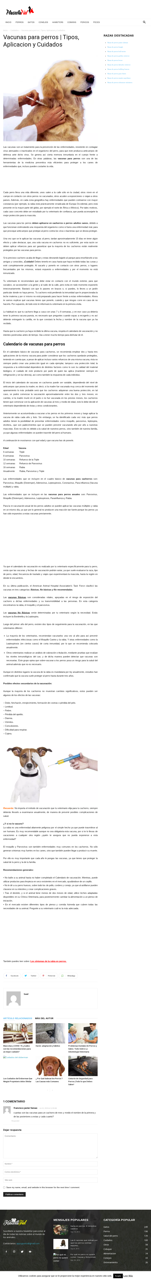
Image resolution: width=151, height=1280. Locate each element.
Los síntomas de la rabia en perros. (48, 961)
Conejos (43, 22)
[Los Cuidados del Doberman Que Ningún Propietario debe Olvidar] (18, 1066)
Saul (26, 993)
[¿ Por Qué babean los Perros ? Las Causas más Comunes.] (50, 1066)
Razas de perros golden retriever (118, 56)
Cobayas (71, 22)
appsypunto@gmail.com (28, 1243)
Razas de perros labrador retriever (119, 65)
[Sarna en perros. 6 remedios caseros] (60, 1230)
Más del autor (44, 1018)
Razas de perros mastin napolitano (119, 78)
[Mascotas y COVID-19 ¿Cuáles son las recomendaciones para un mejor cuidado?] (18, 1033)
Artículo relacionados (17, 1018)
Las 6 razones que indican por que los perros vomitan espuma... (84, 1243)
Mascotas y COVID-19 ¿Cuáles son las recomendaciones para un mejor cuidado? (17, 1049)
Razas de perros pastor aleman (117, 42)
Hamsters (57, 22)
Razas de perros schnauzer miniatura (119, 82)
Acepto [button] (118, 1276)
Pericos (84, 22)
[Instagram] (14, 1252)
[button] (144, 22)
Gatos (31, 22)
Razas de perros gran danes (116, 73)
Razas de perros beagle (115, 47)
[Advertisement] (50, 178)
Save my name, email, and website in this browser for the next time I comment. (43, 1187)
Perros (19, 22)
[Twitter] (22, 1252)
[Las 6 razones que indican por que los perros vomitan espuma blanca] (60, 1244)
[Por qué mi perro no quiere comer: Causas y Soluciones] (60, 1258)
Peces (96, 22)
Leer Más (128, 1276)
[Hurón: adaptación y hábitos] (50, 1033)
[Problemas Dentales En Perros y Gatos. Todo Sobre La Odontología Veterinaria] (83, 1033)
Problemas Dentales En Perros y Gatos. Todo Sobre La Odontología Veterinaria (82, 1049)
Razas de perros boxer (115, 60)
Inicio (8, 22)
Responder (15, 1121)
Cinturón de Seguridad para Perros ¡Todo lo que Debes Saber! (80, 1081)
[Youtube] (30, 1252)
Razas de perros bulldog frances (118, 69)
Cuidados (14, 30)
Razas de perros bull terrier (116, 51)
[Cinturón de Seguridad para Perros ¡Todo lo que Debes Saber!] (83, 1066)
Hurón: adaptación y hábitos (48, 1046)
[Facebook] (6, 1252)
